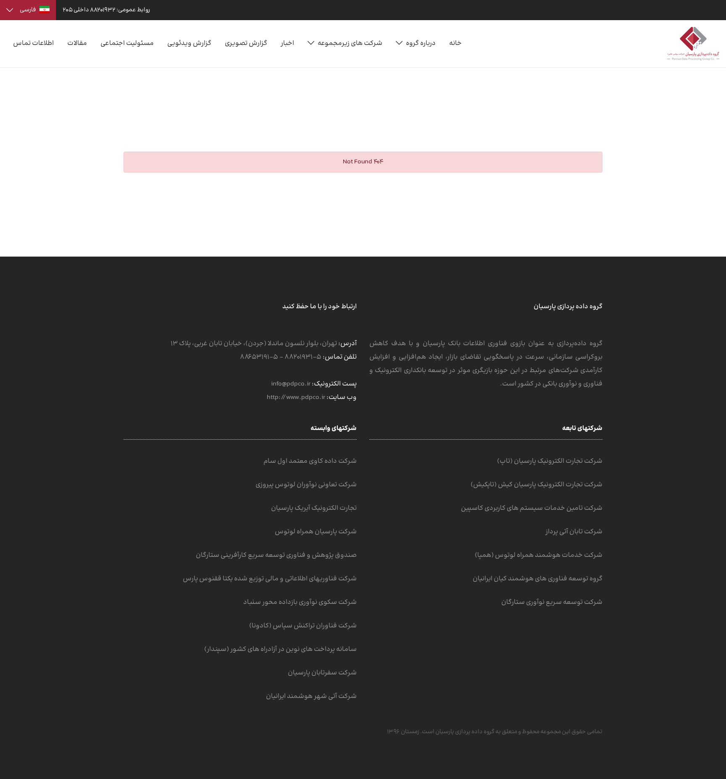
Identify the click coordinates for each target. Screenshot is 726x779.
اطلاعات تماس (33, 43)
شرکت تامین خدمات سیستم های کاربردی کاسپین (531, 508)
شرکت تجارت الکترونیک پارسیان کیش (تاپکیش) (536, 485)
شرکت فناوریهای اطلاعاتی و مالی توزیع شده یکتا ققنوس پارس (270, 579)
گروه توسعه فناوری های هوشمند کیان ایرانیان (537, 579)
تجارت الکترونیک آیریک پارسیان (314, 508)
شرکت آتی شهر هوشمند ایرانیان (311, 696)
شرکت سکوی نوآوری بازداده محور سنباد (300, 602)
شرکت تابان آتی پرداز (573, 532)
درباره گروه (421, 43)
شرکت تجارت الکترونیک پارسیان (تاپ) (549, 461)
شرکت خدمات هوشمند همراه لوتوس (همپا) (538, 555)
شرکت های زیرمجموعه (350, 43)
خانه (455, 43)
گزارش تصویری (246, 43)
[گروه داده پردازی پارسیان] (693, 43)
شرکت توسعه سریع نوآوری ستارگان (551, 602)
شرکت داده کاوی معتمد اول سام (310, 461)
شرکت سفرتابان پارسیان (322, 673)
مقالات (77, 43)
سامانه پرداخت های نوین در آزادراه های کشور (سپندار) (280, 649)
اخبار (287, 43)
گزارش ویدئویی (189, 43)
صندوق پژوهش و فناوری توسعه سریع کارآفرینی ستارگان (276, 555)
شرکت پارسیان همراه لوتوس (316, 532)
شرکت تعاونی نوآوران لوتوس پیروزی (306, 485)
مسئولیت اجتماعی (127, 43)
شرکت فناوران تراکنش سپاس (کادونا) (303, 626)
